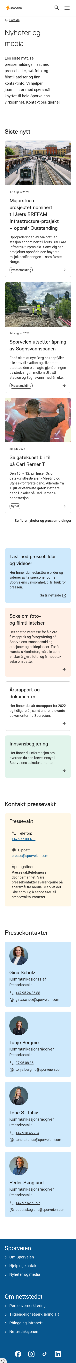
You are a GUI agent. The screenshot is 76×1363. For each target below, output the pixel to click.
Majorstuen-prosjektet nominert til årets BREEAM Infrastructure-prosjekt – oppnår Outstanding (34, 214)
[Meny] (67, 8)
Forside (14, 20)
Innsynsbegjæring (29, 744)
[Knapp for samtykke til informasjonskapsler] (3, 1360)
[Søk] (57, 8)
